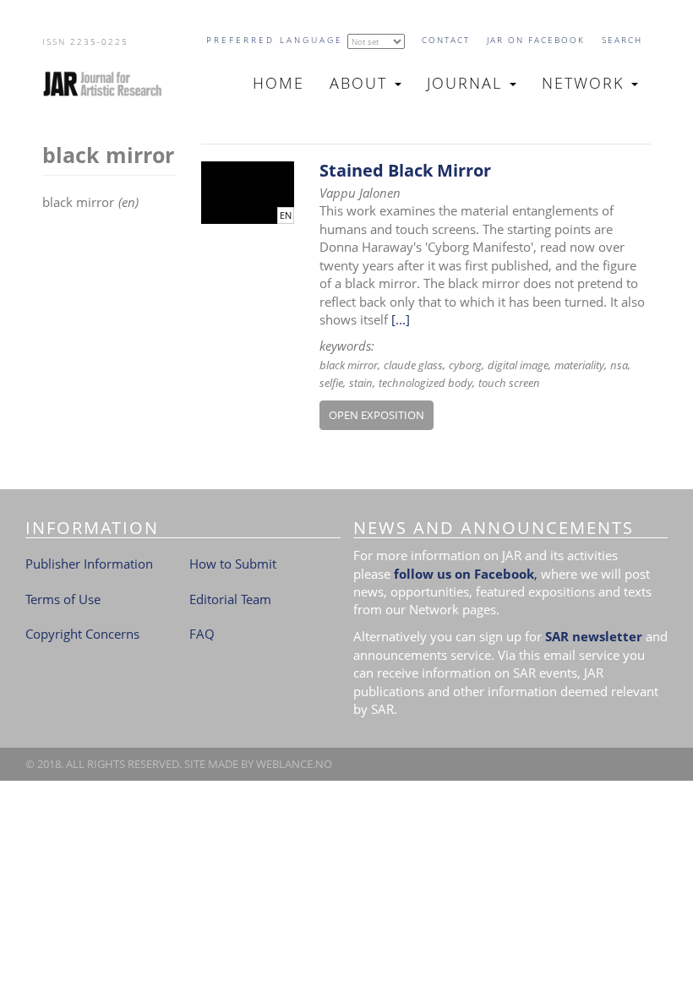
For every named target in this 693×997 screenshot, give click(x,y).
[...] (400, 319)
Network (586, 83)
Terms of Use (63, 599)
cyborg (465, 365)
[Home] (109, 84)
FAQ (202, 633)
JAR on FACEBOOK (536, 40)
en (286, 215)
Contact (446, 40)
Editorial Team (230, 599)
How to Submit (232, 563)
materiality (579, 365)
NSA (619, 365)
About (361, 83)
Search (622, 40)
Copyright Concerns (82, 633)
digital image (518, 365)
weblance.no (294, 763)
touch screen (509, 382)
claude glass (413, 365)
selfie (331, 382)
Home (278, 83)
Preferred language (274, 40)
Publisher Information (89, 563)
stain (361, 382)
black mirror (348, 365)
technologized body (425, 382)
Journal (467, 83)
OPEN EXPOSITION (376, 414)
